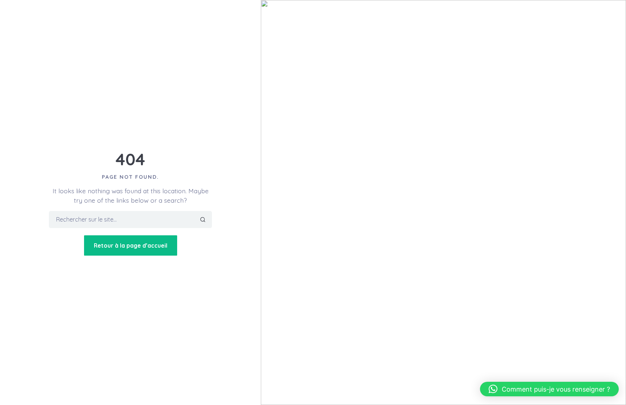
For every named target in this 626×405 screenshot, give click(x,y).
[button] (549, 389)
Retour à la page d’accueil (130, 245)
